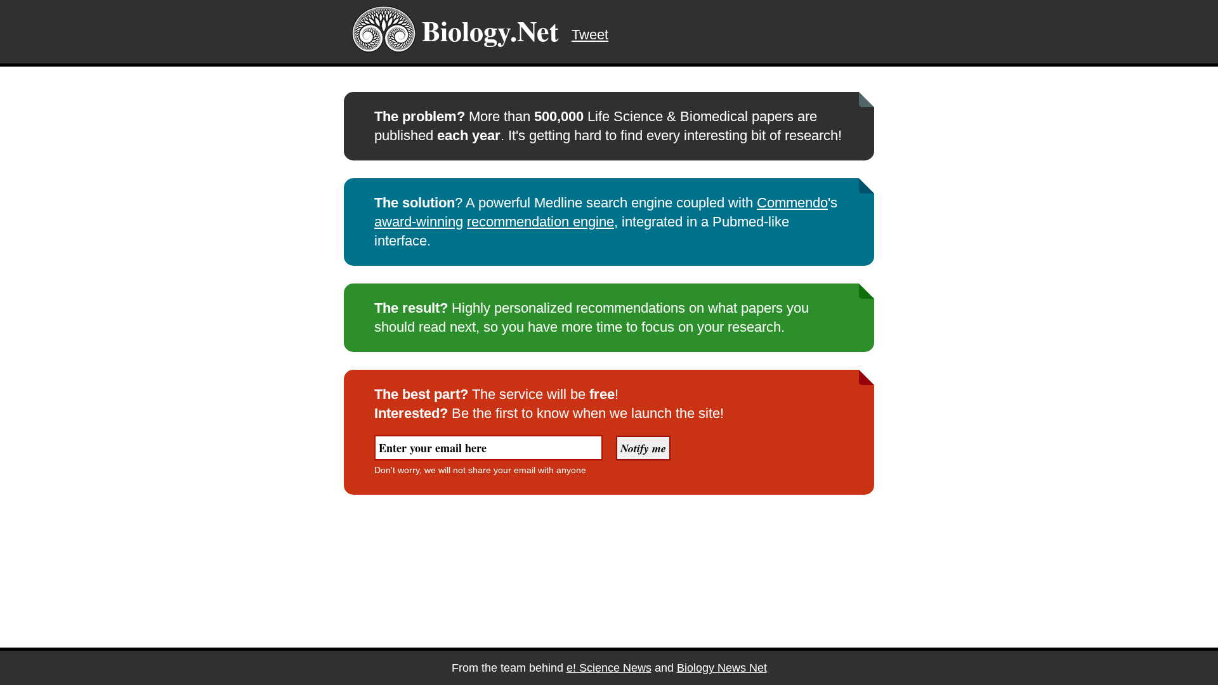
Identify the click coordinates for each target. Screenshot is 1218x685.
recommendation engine (540, 222)
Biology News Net (722, 668)
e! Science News (609, 668)
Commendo (792, 203)
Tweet (590, 34)
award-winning (418, 222)
